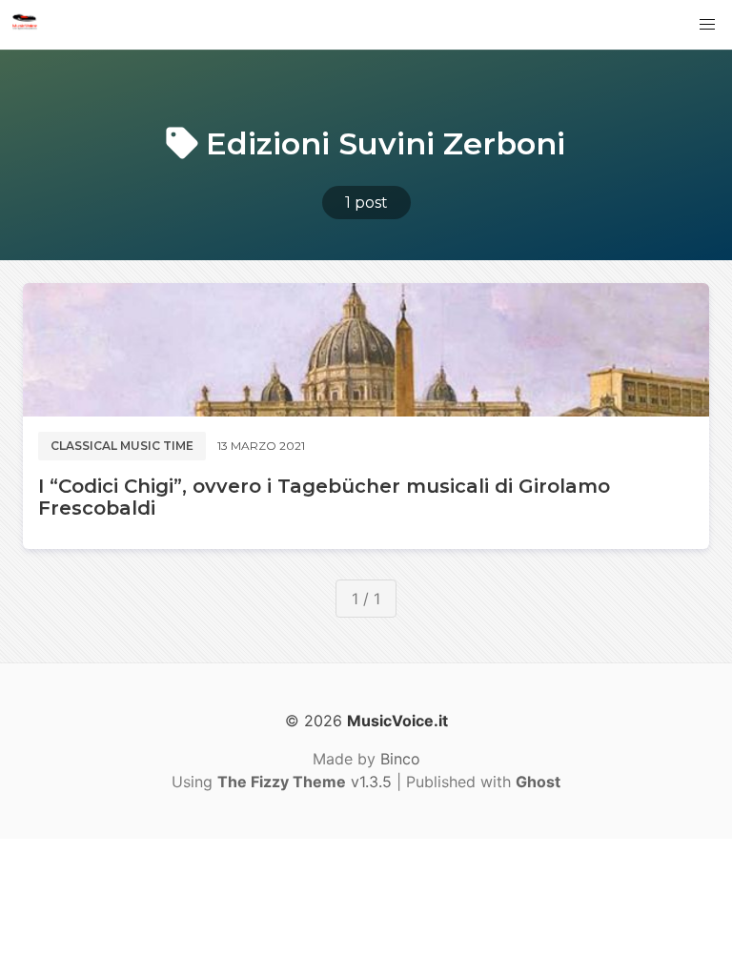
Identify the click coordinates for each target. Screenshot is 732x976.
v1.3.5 (304, 781)
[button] (707, 25)
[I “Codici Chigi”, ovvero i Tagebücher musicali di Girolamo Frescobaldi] (366, 350)
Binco (400, 758)
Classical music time (122, 445)
